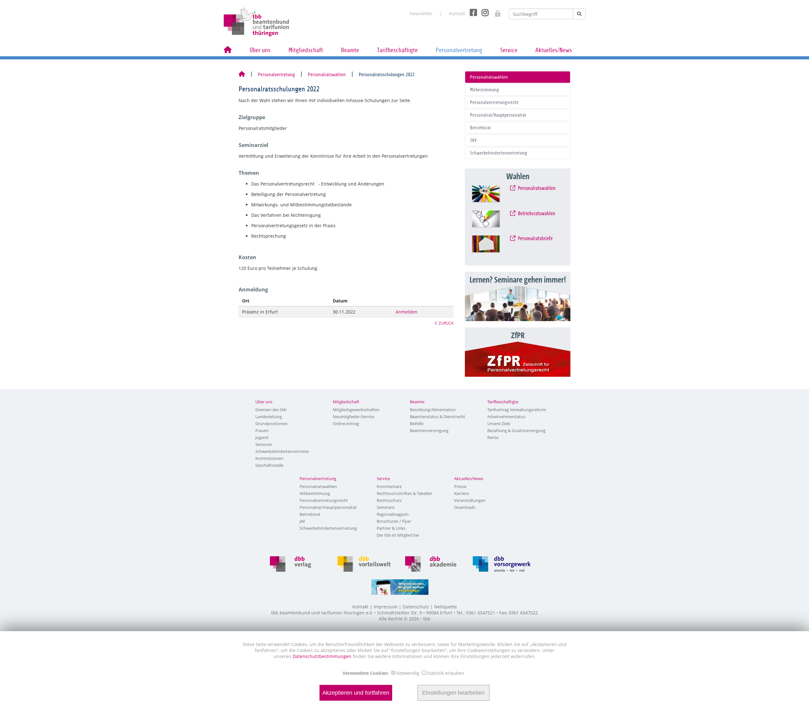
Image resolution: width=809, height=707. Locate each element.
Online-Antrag (346, 423)
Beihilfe (416, 423)
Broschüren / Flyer (394, 521)
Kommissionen (269, 458)
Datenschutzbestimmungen (323, 656)
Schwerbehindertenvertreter (282, 451)
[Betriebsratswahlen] (492, 221)
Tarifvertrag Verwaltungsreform (516, 409)
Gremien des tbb (271, 409)
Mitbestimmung (484, 89)
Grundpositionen (271, 423)
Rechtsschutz (389, 500)
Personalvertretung (459, 50)
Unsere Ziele (498, 423)
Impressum (386, 607)
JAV (473, 140)
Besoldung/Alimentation (433, 409)
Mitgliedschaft (306, 50)
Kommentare (389, 486)
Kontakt (457, 13)
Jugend (261, 437)
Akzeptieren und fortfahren (355, 693)
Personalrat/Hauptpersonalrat (498, 115)
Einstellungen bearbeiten (453, 693)
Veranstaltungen (469, 500)
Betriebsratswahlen (536, 213)
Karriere (461, 493)
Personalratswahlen (327, 74)
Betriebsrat (480, 127)
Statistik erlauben (445, 673)
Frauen (262, 430)
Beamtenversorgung (429, 430)
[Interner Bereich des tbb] (494, 11)
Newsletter (421, 13)
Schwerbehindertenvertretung (498, 152)
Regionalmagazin (393, 514)
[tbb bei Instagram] (483, 12)
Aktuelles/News (553, 50)
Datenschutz (416, 607)
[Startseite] (242, 74)
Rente (492, 437)
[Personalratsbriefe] (492, 246)
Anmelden (406, 312)
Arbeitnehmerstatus (506, 416)
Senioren (263, 444)
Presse (460, 486)
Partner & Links (391, 528)
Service (508, 50)
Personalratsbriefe (535, 238)
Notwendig (407, 673)
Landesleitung (268, 416)
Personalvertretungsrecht (494, 102)
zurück (446, 323)
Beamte (350, 50)
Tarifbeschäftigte (397, 50)
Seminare (385, 507)
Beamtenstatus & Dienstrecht (437, 416)
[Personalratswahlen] (492, 196)
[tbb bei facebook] (471, 12)
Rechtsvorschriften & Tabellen (404, 493)
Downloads (464, 507)
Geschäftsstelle (269, 465)
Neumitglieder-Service (353, 416)
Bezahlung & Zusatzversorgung (516, 430)
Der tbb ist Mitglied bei (398, 535)
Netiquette (445, 607)
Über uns (260, 50)
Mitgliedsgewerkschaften (356, 409)
